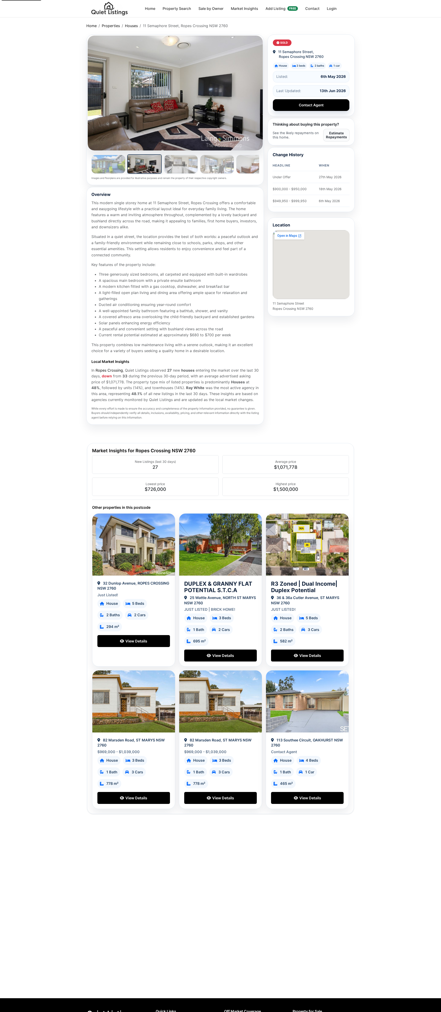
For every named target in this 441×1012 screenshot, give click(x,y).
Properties (111, 25)
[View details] (133, 545)
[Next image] (254, 93)
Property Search (177, 8)
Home (150, 8)
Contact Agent (311, 105)
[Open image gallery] (175, 93)
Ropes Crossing (109, 370)
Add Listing (281, 8)
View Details (135, 641)
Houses (131, 25)
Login (332, 8)
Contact (312, 8)
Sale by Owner (210, 8)
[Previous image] (96, 93)
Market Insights (244, 8)
